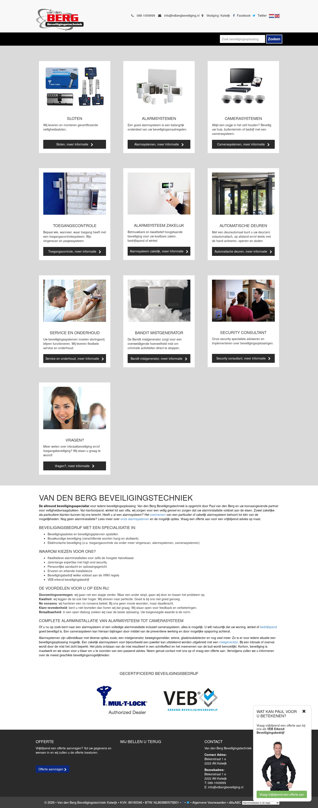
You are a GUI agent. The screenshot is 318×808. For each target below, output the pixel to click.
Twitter (262, 15)
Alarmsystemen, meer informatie (157, 144)
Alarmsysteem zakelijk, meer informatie (158, 251)
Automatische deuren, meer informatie (242, 251)
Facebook (244, 15)
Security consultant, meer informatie (242, 358)
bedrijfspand (268, 627)
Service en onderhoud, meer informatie (73, 358)
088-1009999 (146, 15)
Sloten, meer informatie (73, 144)
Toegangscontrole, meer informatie (73, 251)
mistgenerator (228, 642)
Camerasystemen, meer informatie (242, 144)
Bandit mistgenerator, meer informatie (158, 358)
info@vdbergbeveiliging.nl (181, 15)
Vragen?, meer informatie (73, 466)
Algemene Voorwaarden (209, 802)
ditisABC (235, 802)
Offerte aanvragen (51, 769)
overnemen (158, 514)
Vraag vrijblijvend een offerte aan (281, 794)
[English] (277, 15)
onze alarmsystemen (134, 519)
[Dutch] (272, 15)
